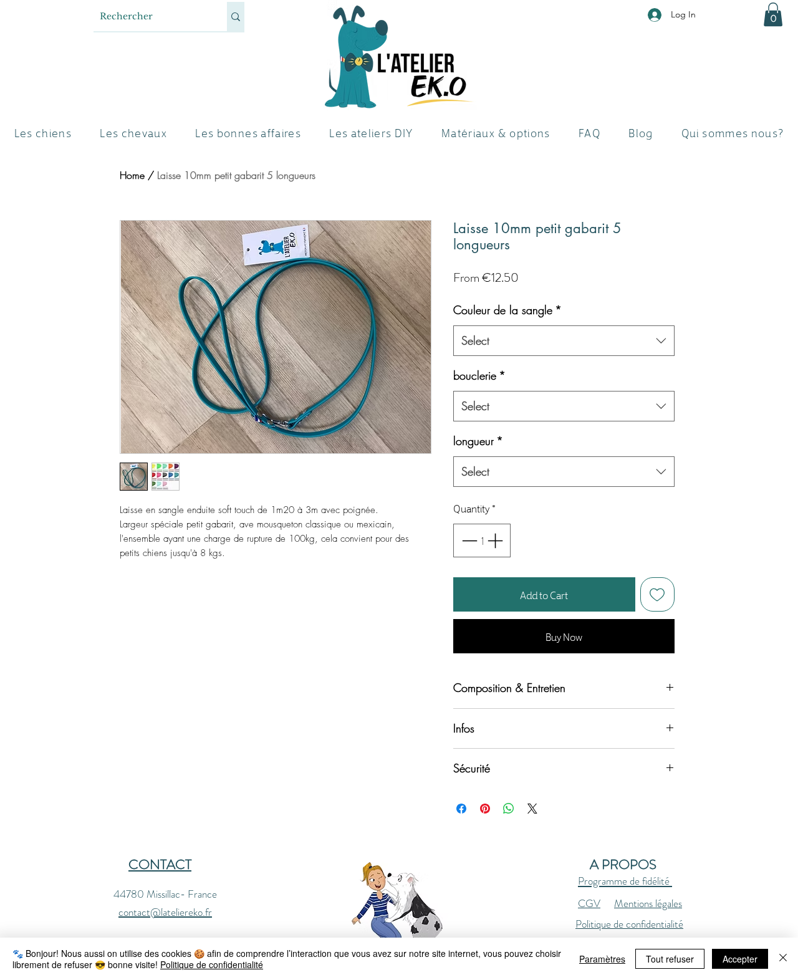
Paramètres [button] (602, 959)
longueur (478, 440)
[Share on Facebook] (461, 808)
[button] (773, 14)
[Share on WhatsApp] (508, 808)
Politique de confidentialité (629, 923)
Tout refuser (670, 959)
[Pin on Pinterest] (485, 808)
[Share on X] (532, 808)
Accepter (740, 959)
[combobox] (564, 341)
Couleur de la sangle (507, 309)
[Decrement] (468, 540)
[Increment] (496, 540)
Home (132, 175)
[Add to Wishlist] (657, 594)
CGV (589, 903)
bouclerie (479, 375)
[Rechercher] (235, 16)
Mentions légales (648, 903)
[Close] (783, 959)
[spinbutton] (482, 540)
